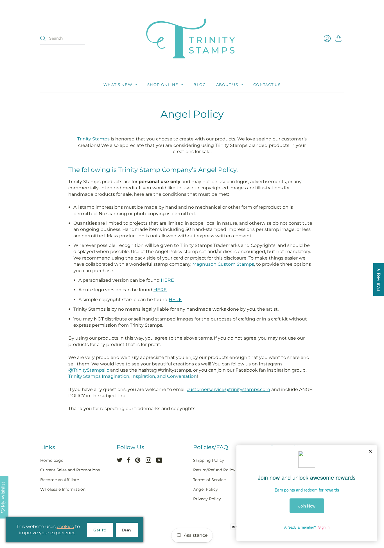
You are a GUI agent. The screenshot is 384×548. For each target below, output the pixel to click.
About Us (227, 84)
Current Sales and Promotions (70, 469)
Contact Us (267, 84)
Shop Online (162, 84)
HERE (167, 280)
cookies (65, 526)
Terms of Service (209, 479)
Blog (199, 84)
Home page (51, 460)
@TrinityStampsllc (88, 370)
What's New (117, 84)
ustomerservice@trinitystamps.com (229, 389)
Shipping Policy (208, 460)
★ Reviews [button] (378, 279)
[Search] (43, 38)
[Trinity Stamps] (192, 38)
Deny (127, 530)
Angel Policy (205, 489)
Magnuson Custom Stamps (223, 264)
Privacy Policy (207, 498)
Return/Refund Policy (214, 469)
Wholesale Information (62, 489)
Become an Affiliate (59, 479)
